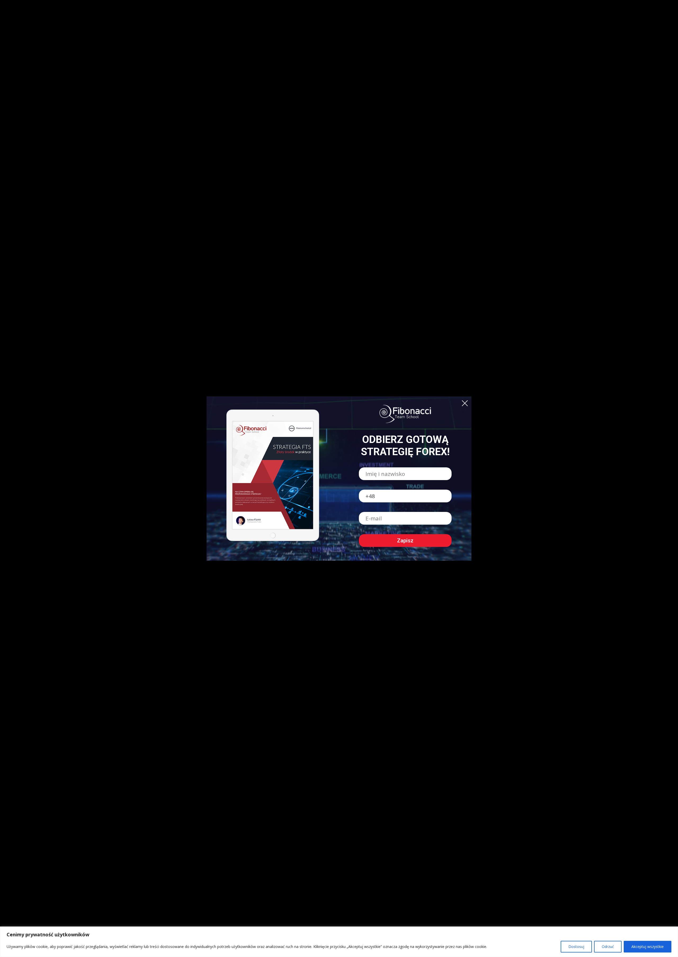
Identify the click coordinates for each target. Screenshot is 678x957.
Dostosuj (576, 946)
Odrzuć (608, 946)
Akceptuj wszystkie (647, 946)
